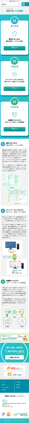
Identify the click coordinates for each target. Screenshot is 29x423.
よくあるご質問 (5, 387)
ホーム (3, 382)
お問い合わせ (23, 4)
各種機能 (18, 384)
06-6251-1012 (16, 351)
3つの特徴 (18, 382)
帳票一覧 (4, 384)
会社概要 (4, 390)
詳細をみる (14, 47)
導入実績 (18, 387)
